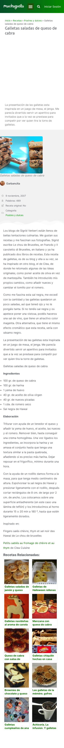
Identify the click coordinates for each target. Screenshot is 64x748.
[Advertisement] (32, 69)
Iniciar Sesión (52, 6)
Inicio (8, 20)
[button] (30, 6)
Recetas (17, 20)
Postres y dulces (33, 20)
